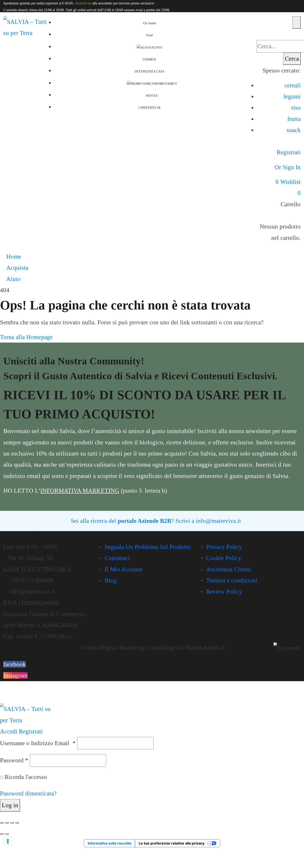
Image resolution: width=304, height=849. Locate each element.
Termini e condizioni (231, 580)
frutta (294, 119)
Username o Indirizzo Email (38, 743)
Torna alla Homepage (26, 337)
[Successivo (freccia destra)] (7, 834)
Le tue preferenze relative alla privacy (172, 843)
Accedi (8, 731)
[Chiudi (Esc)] (17, 822)
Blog (111, 580)
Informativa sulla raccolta (109, 843)
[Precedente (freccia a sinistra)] (2, 834)
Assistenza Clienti (228, 569)
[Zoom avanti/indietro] (2, 822)
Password (14, 760)
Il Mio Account (123, 569)
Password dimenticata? (28, 793)
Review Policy (224, 591)
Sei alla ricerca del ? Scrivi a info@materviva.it (155, 521)
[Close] (298, 34)
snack (294, 130)
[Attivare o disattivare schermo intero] (7, 822)
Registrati (31, 731)
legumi (292, 96)
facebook (14, 664)
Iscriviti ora (83, 3)
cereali (292, 85)
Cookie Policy (223, 558)
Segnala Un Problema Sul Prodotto (148, 547)
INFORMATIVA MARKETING (79, 490)
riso (296, 107)
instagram (15, 675)
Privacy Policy (224, 547)
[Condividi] (12, 822)
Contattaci (117, 558)
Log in (10, 805)
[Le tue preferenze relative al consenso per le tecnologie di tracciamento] (8, 841)
